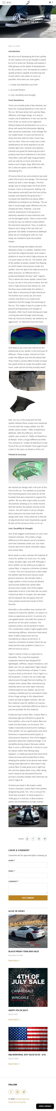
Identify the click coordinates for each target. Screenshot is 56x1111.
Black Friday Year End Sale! (23, 951)
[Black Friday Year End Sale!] (28, 931)
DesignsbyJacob (22, 1099)
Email (11, 871)
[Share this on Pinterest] (38, 839)
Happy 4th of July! (18, 1010)
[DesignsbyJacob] (28, 2)
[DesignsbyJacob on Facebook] (11, 1091)
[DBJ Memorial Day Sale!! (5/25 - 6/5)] (28, 1039)
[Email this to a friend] (44, 839)
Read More (13, 960)
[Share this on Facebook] (32, 839)
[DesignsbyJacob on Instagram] (18, 1091)
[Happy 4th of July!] (28, 987)
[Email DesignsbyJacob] (24, 1091)
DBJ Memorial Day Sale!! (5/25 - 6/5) (27, 1054)
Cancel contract (45, 1106)
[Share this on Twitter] (27, 839)
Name (11, 860)
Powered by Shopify (17, 1102)
